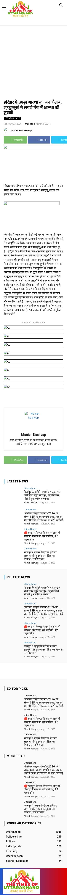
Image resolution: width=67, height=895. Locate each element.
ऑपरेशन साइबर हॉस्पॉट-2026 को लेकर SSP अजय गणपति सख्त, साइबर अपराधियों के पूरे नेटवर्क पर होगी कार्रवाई (43, 517)
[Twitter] (54, 22)
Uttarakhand (12, 118)
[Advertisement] (33, 60)
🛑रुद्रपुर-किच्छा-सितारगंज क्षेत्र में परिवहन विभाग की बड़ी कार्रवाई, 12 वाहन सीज (42, 536)
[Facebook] (43, 22)
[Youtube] (60, 22)
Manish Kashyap (22, 130)
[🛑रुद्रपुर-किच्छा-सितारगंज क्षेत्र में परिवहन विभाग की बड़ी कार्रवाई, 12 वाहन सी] (13, 534)
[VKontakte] (53, 881)
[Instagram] (49, 22)
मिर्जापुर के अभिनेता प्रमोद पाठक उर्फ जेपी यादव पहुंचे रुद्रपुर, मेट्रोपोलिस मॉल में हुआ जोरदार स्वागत (42, 495)
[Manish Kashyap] (7, 130)
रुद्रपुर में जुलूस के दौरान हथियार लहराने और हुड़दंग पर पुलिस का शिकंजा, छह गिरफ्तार (40, 556)
